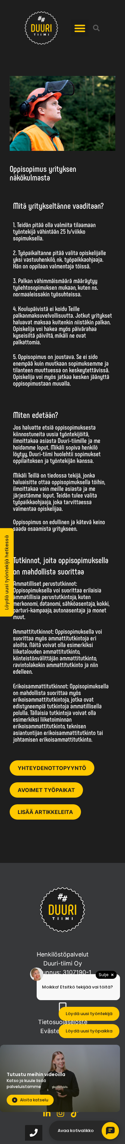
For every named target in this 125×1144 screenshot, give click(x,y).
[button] (80, 28)
